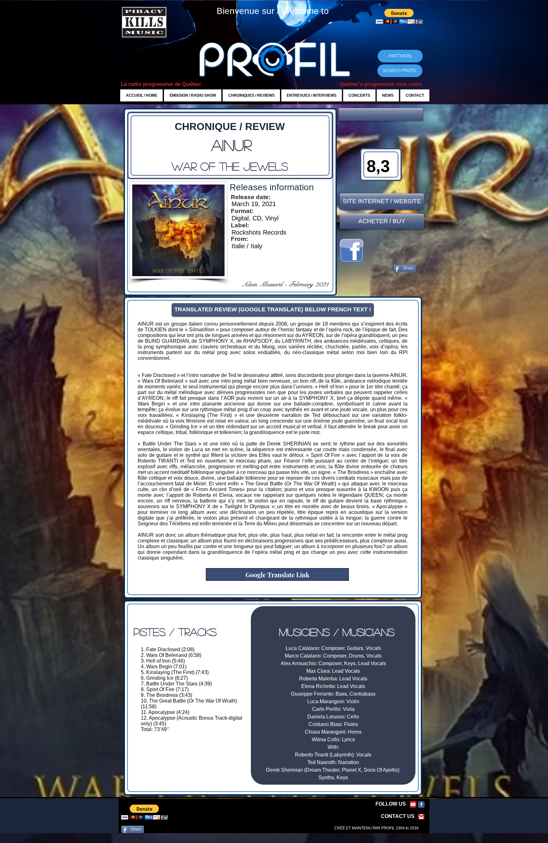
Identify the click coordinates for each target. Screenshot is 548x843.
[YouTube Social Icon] (413, 804)
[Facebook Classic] (421, 804)
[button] (381, 114)
